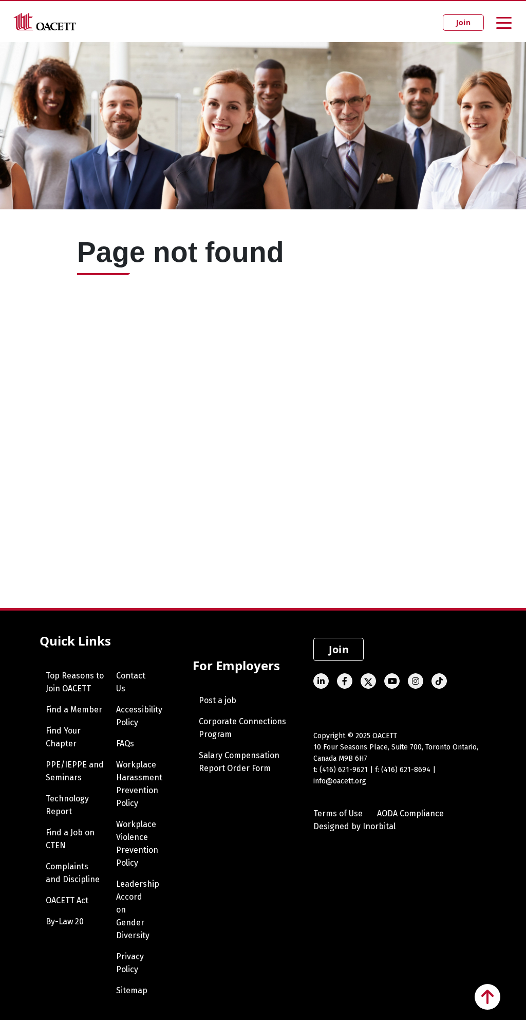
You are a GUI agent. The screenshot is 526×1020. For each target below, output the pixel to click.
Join (463, 22)
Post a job (217, 700)
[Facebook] (344, 681)
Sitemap (131, 990)
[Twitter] (368, 681)
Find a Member (74, 709)
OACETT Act (67, 900)
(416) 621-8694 (405, 769)
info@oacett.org (339, 781)
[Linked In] (321, 681)
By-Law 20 (65, 921)
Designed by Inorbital (354, 826)
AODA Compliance (410, 813)
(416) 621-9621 (344, 769)
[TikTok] (439, 681)
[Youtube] (392, 681)
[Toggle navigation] (504, 22)
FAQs (125, 743)
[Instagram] (415, 681)
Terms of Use (338, 813)
